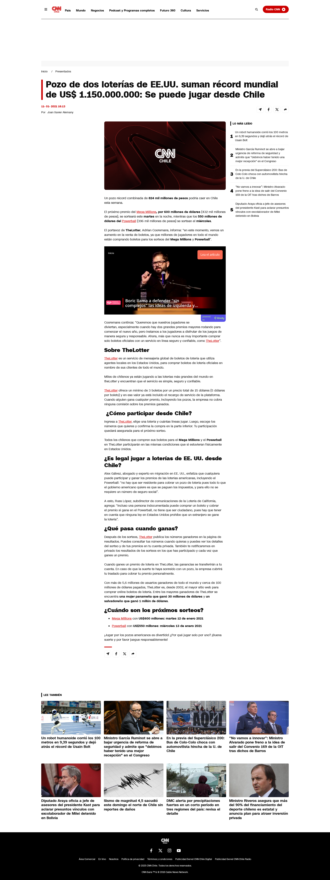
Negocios (97, 10)
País (68, 10)
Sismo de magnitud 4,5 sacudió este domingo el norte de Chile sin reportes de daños (133, 805)
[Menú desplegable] (45, 9)
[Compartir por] (285, 109)
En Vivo (102, 859)
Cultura (186, 10)
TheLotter (212, 341)
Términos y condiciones (159, 859)
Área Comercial (87, 859)
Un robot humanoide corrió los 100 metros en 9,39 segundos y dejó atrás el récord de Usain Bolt (261, 136)
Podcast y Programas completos (132, 10)
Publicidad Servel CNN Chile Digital (193, 859)
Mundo (81, 10)
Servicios (202, 10)
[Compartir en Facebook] (268, 109)
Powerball (129, 221)
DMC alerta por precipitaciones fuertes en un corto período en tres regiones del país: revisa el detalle (193, 807)
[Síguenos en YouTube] (179, 851)
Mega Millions (146, 212)
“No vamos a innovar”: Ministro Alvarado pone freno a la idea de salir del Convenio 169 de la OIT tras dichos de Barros (261, 191)
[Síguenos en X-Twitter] (160, 851)
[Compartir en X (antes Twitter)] (276, 109)
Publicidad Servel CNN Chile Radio (233, 859)
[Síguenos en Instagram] (170, 851)
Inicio (44, 71)
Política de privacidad (132, 859)
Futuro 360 (167, 10)
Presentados (63, 71)
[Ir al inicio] (56, 9)
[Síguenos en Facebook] (151, 851)
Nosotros (113, 859)
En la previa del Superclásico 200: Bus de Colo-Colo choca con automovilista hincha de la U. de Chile (261, 174)
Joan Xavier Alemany (60, 112)
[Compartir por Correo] (260, 109)
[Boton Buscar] (256, 9)
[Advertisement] (70, 340)
